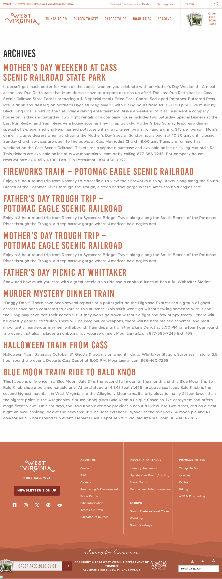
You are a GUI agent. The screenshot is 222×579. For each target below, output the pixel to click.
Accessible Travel (92, 510)
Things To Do (188, 468)
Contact (85, 468)
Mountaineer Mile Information (150, 489)
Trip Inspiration (166, 4)
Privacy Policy (129, 570)
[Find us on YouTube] (59, 505)
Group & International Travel (150, 511)
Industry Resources (143, 468)
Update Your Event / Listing (149, 475)
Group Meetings (141, 525)
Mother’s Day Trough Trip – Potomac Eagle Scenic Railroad (62, 240)
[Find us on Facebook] (14, 505)
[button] (216, 4)
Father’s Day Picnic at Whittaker (65, 272)
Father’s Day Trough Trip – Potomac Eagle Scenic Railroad (62, 203)
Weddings (137, 518)
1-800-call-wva (37, 478)
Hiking (183, 489)
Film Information (91, 503)
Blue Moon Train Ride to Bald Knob (69, 372)
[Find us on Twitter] (37, 505)
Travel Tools (138, 482)
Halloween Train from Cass (55, 345)
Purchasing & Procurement (99, 489)
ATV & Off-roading (192, 496)
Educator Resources (94, 517)
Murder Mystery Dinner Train (59, 293)
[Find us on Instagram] (25, 505)
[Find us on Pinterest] (48, 505)
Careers (85, 482)
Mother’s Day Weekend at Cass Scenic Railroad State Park (60, 72)
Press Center (89, 496)
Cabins (183, 482)
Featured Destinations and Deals (129, 4)
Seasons (185, 475)
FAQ (83, 475)
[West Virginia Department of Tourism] (22, 19)
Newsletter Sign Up (37, 490)
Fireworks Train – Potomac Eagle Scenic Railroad (98, 171)
